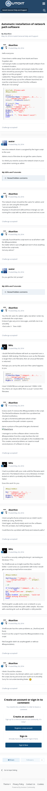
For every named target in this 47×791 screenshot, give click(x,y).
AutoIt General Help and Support (25, 36)
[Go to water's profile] (4, 143)
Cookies (40, 784)
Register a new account (23, 728)
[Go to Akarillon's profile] (4, 46)
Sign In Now (23, 745)
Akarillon (8, 34)
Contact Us (30, 784)
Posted (16, 48)
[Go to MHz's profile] (4, 346)
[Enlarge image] (7, 429)
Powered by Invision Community (23, 787)
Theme (6, 784)
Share (11, 760)
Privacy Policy (18, 784)
